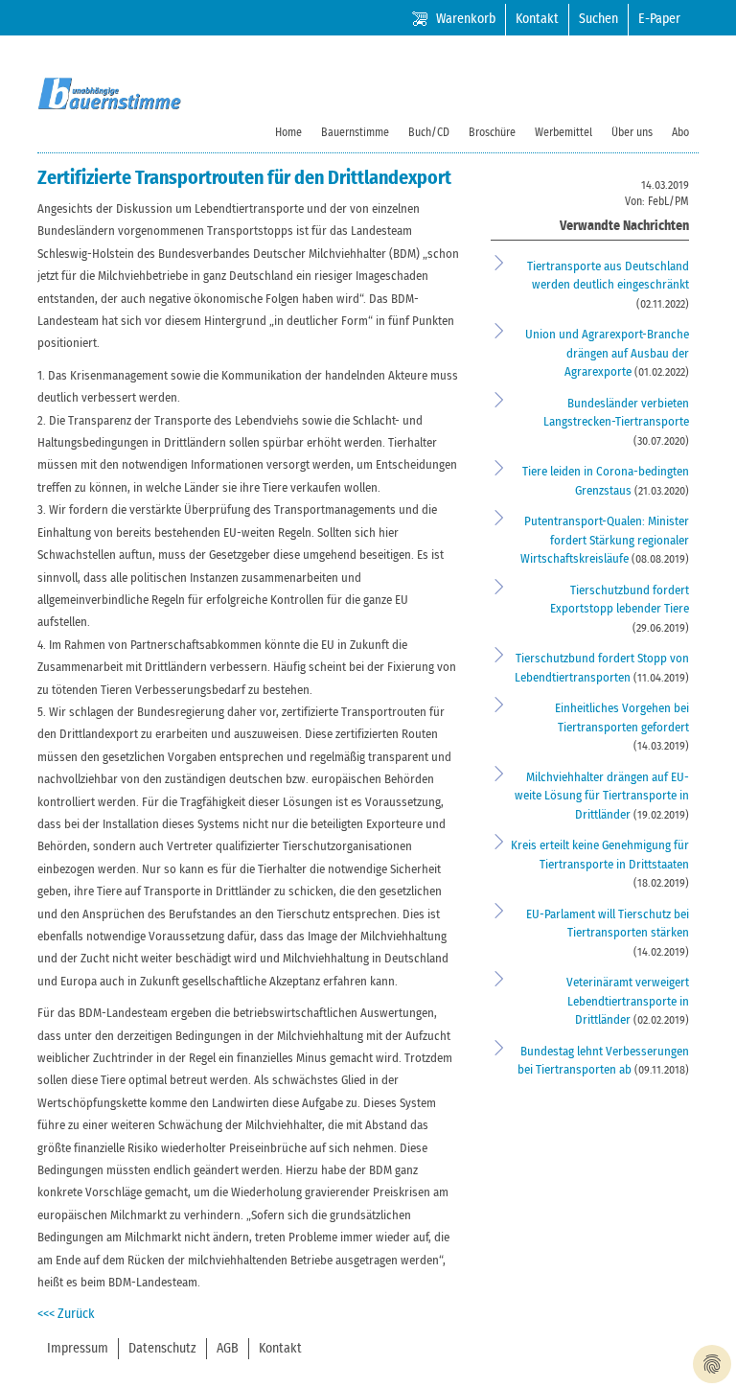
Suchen (598, 19)
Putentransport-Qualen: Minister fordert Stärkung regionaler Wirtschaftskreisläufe (604, 541)
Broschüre (492, 132)
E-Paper (659, 19)
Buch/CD (428, 132)
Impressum (77, 1348)
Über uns (632, 132)
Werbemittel (563, 132)
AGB (228, 1348)
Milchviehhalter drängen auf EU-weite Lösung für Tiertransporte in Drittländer (602, 796)
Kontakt (537, 19)
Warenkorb (465, 19)
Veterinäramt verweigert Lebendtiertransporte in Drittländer (627, 1002)
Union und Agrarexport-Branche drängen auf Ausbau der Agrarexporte (607, 354)
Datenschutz (162, 1348)
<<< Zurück (66, 1314)
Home (288, 132)
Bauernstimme (355, 132)
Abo (680, 132)
